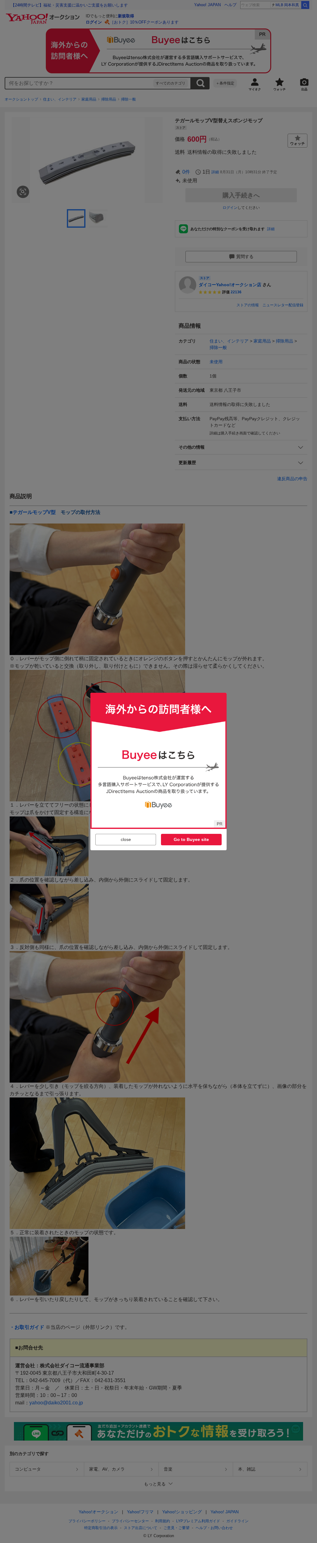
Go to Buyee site (191, 839)
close (126, 839)
